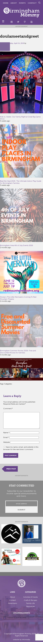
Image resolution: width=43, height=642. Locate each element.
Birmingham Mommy (22, 634)
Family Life (30, 603)
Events (22, 3)
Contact (32, 3)
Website (6, 442)
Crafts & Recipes (30, 600)
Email (6, 437)
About (13, 3)
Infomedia (26, 640)
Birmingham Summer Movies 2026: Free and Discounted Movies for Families (18, 352)
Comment (8, 408)
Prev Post (11, 469)
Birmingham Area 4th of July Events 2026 (16, 245)
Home (5, 3)
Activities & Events (30, 597)
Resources (30, 606)
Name (6, 433)
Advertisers (12, 603)
